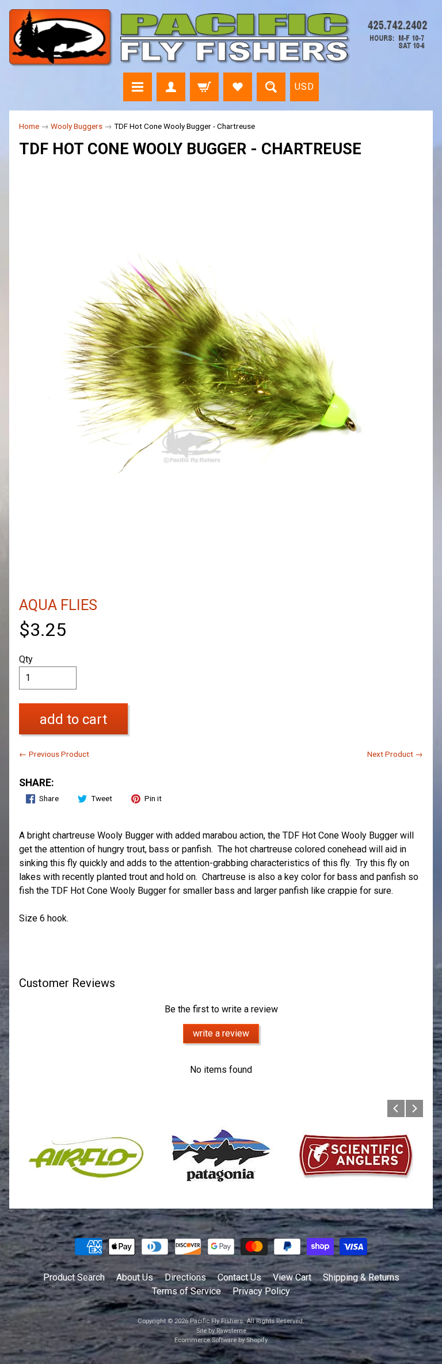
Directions (185, 1277)
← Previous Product (54, 754)
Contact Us (239, 1277)
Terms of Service (186, 1291)
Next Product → (395, 754)
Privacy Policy (261, 1291)
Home (29, 126)
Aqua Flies (58, 605)
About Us (134, 1277)
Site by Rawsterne (221, 1331)
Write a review (221, 1033)
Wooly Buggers (76, 126)
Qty (26, 659)
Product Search (74, 1277)
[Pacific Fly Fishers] (221, 38)
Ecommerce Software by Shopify (221, 1340)
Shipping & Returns (361, 1277)
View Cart (292, 1277)
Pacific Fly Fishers (216, 1321)
